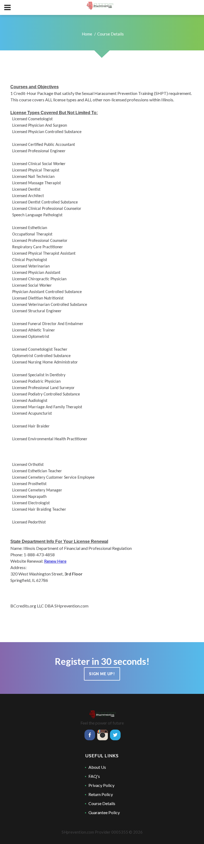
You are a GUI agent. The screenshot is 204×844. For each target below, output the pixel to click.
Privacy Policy (101, 785)
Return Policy (100, 794)
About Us (97, 767)
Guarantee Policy (104, 812)
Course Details (101, 803)
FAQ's (94, 776)
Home (87, 33)
